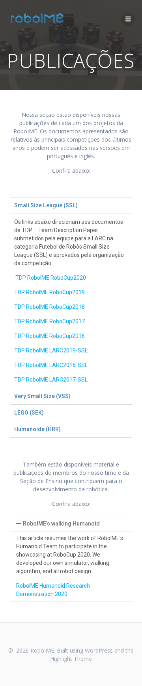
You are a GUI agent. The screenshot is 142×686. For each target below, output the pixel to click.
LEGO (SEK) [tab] (29, 412)
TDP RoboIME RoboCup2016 (49, 336)
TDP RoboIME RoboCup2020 (50, 278)
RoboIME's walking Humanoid (61, 523)
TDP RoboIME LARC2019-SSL (51, 350)
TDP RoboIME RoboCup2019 (49, 292)
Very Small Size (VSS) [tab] (42, 396)
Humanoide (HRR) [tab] (37, 429)
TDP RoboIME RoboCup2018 (49, 307)
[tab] (71, 523)
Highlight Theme (71, 658)
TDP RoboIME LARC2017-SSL (51, 379)
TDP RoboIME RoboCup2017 (49, 321)
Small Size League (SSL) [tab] (46, 205)
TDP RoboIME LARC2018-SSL (51, 365)
